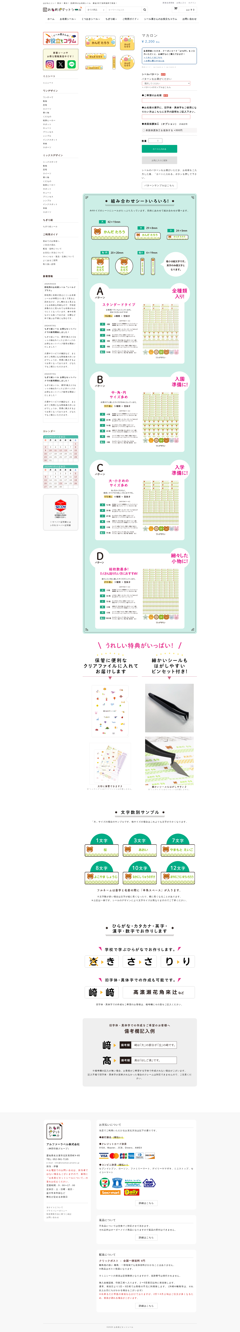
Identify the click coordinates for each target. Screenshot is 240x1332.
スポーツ (47, 147)
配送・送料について (52, 249)
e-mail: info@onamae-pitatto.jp (63, 1163)
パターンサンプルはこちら (159, 185)
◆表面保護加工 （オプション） (160, 124)
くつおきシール (90, 19)
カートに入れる (159, 149)
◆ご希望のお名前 (152, 95)
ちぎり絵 (110, 19)
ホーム (51, 19)
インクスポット (50, 140)
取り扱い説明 (49, 264)
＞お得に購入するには (154, 61)
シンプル (47, 136)
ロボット (47, 124)
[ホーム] (55, 1130)
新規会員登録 (168, 3)
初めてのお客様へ (51, 241)
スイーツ (47, 109)
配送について (107, 1254)
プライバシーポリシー (57, 1211)
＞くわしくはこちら (153, 57)
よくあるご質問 (50, 260)
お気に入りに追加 (159, 160)
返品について (107, 1220)
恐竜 (45, 105)
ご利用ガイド (129, 19)
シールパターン (150, 74)
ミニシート (48, 83)
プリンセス (48, 132)
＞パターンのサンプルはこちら (156, 87)
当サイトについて (55, 1207)
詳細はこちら (146, 1203)
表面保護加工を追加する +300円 (164, 130)
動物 (45, 101)
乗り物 (46, 113)
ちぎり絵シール (50, 226)
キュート (47, 128)
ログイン (192, 3)
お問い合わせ (189, 19)
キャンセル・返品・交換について (58, 256)
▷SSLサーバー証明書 (60, 525)
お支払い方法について (53, 253)
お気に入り (181, 3)
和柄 (45, 144)
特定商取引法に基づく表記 (59, 1214)
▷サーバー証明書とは (60, 522)
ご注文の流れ (49, 245)
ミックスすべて (50, 162)
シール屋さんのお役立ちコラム (160, 19)
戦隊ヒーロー (49, 120)
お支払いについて (110, 1124)
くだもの (47, 117)
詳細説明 (183, 124)
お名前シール (67, 19)
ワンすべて (48, 97)
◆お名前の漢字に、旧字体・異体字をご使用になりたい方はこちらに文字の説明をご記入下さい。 (169, 109)
